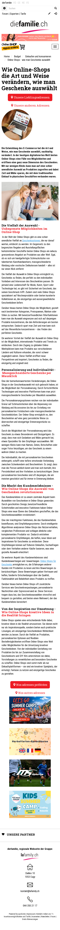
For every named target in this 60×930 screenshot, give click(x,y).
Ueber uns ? (47, 914)
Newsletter (45, 917)
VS (27, 2)
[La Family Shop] (13, 46)
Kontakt (39, 914)
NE (23, 2)
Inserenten (36, 917)
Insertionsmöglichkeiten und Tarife (17, 917)
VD (14, 2)
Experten (14, 13)
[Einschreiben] (49, 14)
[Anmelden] (55, 14)
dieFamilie (7, 2)
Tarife (23, 13)
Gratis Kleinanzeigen (30, 919)
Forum (5, 13)
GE (19, 2)
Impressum (31, 914)
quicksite (21, 914)
